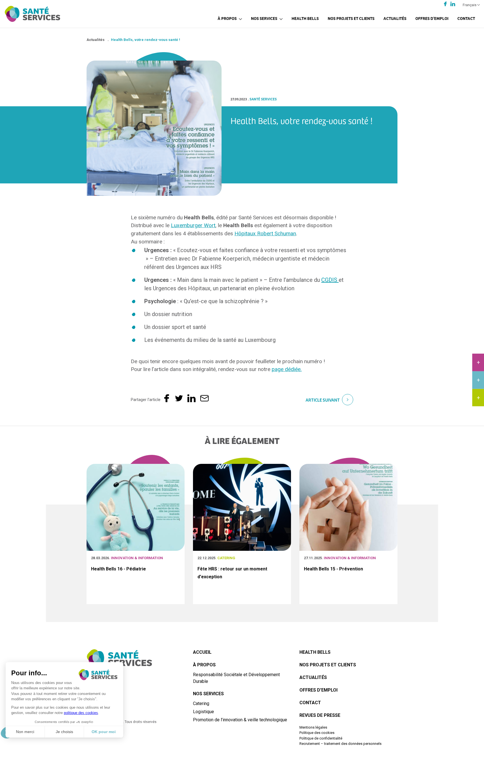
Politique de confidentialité (320, 738)
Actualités (394, 18)
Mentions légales (313, 727)
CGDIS (330, 280)
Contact (466, 18)
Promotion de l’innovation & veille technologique (240, 719)
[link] (193, 225)
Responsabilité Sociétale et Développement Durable (236, 678)
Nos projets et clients (351, 18)
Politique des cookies (316, 733)
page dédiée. (287, 369)
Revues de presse (319, 715)
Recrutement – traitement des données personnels (340, 743)
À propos (227, 18)
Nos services (264, 18)
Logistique (203, 711)
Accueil (202, 652)
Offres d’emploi (431, 18)
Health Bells (305, 18)
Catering (201, 703)
